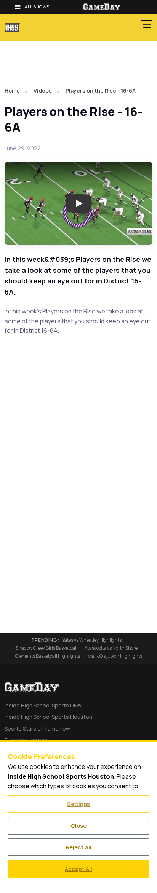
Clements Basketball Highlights (47, 656)
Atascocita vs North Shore (111, 648)
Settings (78, 804)
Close (79, 825)
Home (12, 90)
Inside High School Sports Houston (48, 716)
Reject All (78, 847)
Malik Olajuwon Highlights (114, 656)
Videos (43, 90)
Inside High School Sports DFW (43, 705)
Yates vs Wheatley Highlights (92, 640)
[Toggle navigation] (146, 27)
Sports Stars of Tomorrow (37, 728)
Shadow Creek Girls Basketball (46, 648)
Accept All (78, 869)
